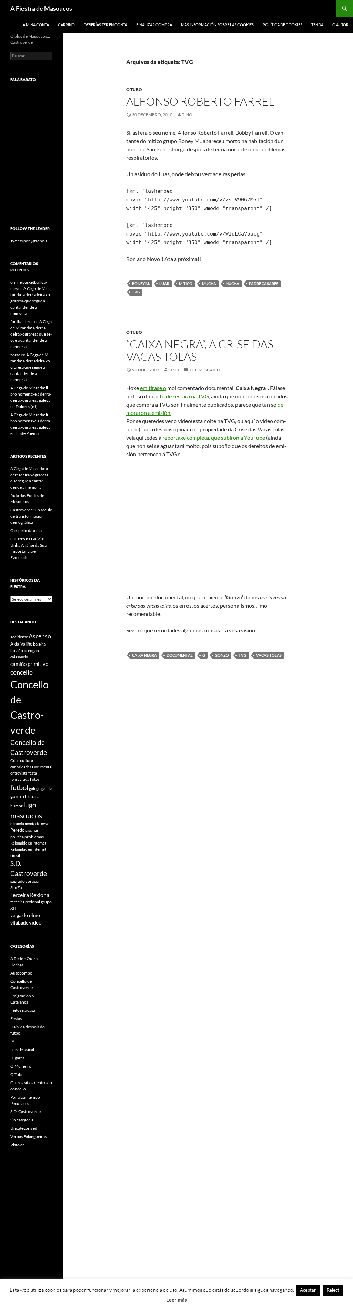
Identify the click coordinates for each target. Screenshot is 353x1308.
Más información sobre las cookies (217, 24)
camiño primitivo (29, 664)
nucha (232, 283)
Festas (16, 1018)
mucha (209, 283)
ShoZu (16, 887)
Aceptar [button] (308, 1290)
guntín (17, 796)
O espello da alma (26, 530)
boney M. (141, 283)
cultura (26, 760)
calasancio (19, 657)
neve (45, 823)
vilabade (19, 923)
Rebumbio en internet (28, 843)
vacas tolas (269, 655)
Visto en (17, 1144)
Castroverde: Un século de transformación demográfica (31, 516)
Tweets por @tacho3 (28, 240)
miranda (17, 823)
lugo (29, 805)
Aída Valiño (21, 644)
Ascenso (40, 636)
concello (21, 672)
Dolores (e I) (27, 406)
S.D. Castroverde (25, 1111)
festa (32, 773)
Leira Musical (22, 1049)
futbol (19, 787)
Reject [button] (333, 1290)
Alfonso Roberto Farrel (200, 101)
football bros (21, 321)
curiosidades (20, 767)
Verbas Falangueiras (28, 1136)
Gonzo (222, 655)
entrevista (19, 773)
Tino (187, 114)
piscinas (32, 830)
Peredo (17, 830)
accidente (19, 636)
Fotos (34, 779)
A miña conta (36, 24)
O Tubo (134, 89)
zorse (15, 354)
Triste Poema (27, 433)
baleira (39, 644)
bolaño (16, 650)
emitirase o (153, 388)
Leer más (176, 1300)
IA (12, 1041)
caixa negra (144, 655)
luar (164, 283)
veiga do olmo (25, 915)
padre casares (263, 283)
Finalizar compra (154, 24)
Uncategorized (23, 1128)
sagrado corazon (25, 881)
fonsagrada (19, 779)
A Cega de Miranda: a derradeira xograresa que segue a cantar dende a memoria (30, 301)
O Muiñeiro (20, 1066)
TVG (136, 292)
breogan (31, 650)
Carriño (66, 24)
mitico (185, 283)
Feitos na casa (22, 1010)
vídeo (35, 922)
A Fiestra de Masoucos (41, 8)
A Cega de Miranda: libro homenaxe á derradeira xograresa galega (30, 394)
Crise (14, 760)
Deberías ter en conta (105, 24)
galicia (46, 788)
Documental (180, 655)
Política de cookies (282, 24)
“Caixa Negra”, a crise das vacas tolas (199, 350)
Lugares (17, 1057)
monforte (32, 823)
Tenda (317, 24)
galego (35, 788)
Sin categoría (21, 1119)
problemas (34, 836)
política (17, 836)
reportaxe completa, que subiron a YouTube (213, 437)
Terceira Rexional (30, 894)
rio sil (15, 855)
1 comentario (204, 369)
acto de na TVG (181, 396)
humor (16, 805)
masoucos (26, 815)
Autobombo (21, 973)
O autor (340, 24)
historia (32, 796)
